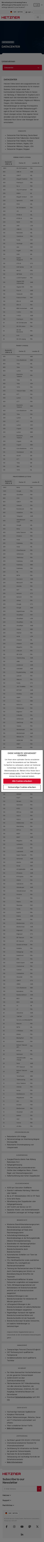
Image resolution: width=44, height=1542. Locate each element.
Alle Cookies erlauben (22, 781)
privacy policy (15, 773)
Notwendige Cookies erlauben (22, 787)
